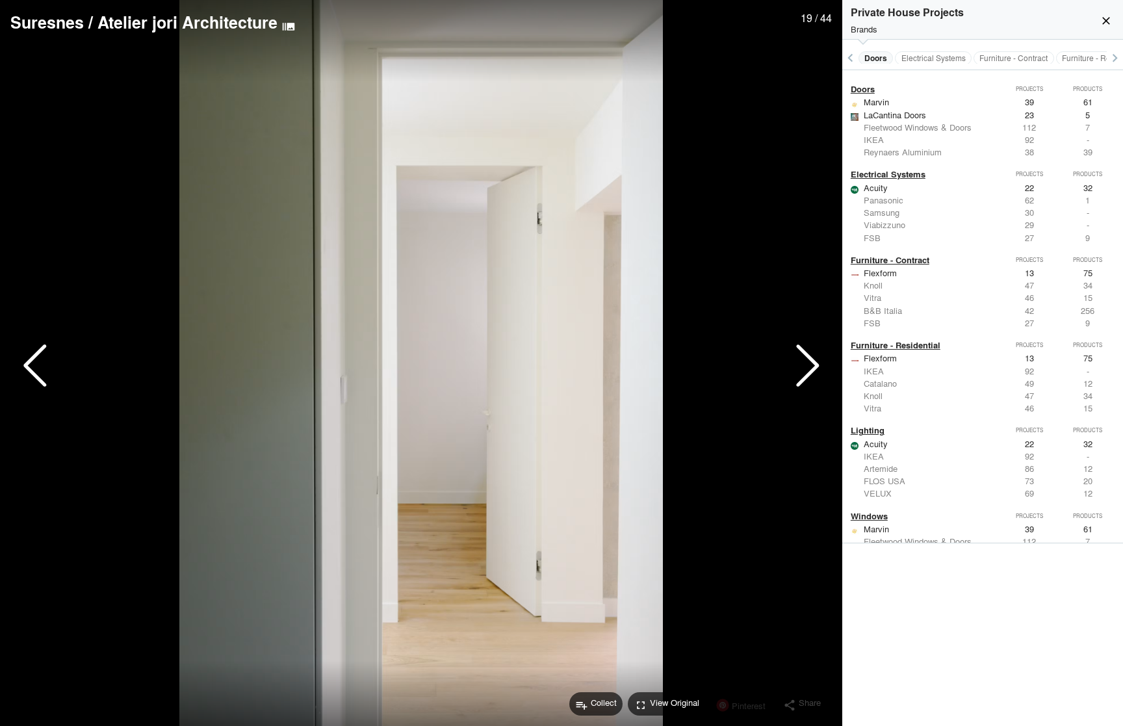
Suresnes (47, 22)
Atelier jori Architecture (187, 22)
